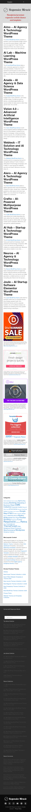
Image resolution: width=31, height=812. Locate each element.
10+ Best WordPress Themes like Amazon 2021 (14, 661)
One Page (16, 518)
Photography (13, 519)
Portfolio (19, 520)
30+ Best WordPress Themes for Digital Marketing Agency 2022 (13, 713)
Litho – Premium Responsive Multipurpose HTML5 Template (15, 783)
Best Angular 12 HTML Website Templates (14, 741)
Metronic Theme (8, 544)
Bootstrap (6, 503)
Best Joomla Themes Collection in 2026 (15, 581)
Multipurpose (8, 517)
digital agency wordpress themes (13, 562)
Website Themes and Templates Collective (13, 596)
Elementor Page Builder (22, 509)
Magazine (5, 515)
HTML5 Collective (17, 513)
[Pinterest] (21, 803)
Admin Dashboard (7, 500)
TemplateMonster (10, 524)
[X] (9, 803)
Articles (6, 572)
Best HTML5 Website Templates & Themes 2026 (13, 577)
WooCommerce (9, 530)
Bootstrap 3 (13, 502)
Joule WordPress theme (13, 298)
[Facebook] (5, 803)
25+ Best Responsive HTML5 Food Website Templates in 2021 (15, 732)
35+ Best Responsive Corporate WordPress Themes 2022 (15, 718)
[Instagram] (13, 803)
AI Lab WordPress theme (13, 65)
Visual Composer (16, 528)
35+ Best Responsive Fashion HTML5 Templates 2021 (13, 746)
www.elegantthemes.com (9, 409)
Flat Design (10, 511)
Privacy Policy (8, 593)
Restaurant (18, 522)
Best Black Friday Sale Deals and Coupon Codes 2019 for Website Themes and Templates (14, 644)
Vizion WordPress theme (13, 128)
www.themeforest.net (8, 461)
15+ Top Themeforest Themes (11, 649)
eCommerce (13, 509)
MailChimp (11, 515)
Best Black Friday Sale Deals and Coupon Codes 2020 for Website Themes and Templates (14, 632)
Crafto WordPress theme (13, 214)
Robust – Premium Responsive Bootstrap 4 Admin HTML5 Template (15, 762)
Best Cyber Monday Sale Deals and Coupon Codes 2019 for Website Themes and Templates (15, 638)
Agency (20, 501)
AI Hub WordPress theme (13, 240)
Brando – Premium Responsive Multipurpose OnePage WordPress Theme (15, 777)
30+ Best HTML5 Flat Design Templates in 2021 (14, 750)
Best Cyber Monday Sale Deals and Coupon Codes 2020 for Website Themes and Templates (15, 626)
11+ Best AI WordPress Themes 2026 (13, 684)
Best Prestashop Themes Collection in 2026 (14, 587)
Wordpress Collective (9, 532)
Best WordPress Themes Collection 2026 (15, 590)
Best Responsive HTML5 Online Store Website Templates (15, 736)
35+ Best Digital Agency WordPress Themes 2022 (15, 708)
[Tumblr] (25, 803)
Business (7, 505)
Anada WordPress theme (13, 96)
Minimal (16, 515)
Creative (20, 507)
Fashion (6, 511)
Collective (7, 507)
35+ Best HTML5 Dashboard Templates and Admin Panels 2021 (15, 689)
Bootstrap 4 (22, 503)
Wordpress (20, 530)
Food (14, 511)
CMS (17, 504)
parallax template (13, 556)
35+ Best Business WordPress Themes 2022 (15, 722)
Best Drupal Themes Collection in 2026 (15, 574)
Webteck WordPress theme (13, 158)
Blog (24, 501)
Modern (21, 515)
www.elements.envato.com (14, 374)
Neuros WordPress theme (13, 269)
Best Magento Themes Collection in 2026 (15, 584)
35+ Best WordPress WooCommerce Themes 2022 (15, 704)
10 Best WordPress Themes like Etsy (13, 670)
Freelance (17, 511)
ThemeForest (10, 525)
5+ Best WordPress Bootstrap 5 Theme (13, 694)
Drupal (7, 509)
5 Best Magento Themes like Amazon (13, 675)
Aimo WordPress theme (12, 40)
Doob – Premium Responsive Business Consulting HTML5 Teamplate (14, 787)
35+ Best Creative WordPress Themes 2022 (15, 727)
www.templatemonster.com (19, 444)
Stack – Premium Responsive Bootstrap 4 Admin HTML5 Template (14, 770)
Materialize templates (10, 547)
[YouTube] (17, 803)
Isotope (24, 513)
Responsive (10, 521)
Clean (12, 505)
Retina (24, 521)
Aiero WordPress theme (13, 186)
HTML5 (10, 513)
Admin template (15, 500)
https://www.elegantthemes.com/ (10, 346)
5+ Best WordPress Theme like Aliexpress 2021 (14, 666)
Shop (5, 524)
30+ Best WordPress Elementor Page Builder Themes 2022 (15, 699)
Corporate (14, 507)
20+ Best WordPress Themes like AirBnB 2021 (15, 656)
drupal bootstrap (10, 560)
